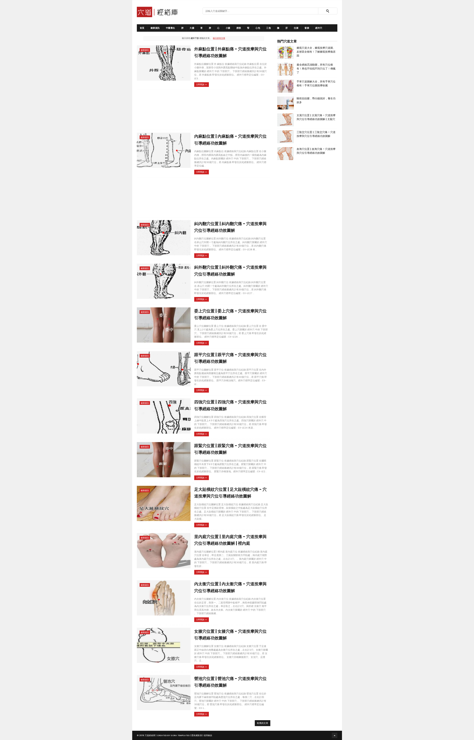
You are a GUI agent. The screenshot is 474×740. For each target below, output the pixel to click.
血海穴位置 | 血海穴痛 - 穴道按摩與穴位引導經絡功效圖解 (316, 151)
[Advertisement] (204, 110)
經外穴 (318, 27)
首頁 (142, 27)
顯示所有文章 (219, 38)
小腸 (228, 27)
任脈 (296, 27)
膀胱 (238, 27)
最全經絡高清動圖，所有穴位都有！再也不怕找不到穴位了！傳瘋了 (316, 68)
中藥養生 (170, 27)
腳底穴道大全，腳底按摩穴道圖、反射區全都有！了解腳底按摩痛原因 (316, 51)
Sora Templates (180, 735)
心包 (258, 27)
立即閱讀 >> (201, 84)
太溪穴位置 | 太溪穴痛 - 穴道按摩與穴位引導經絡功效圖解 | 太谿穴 (316, 117)
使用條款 (208, 735)
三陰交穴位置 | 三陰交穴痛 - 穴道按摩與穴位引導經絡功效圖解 (316, 134)
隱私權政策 (196, 735)
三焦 (268, 27)
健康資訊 (155, 27)
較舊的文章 (262, 723)
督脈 (307, 27)
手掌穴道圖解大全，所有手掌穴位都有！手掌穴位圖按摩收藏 (316, 83)
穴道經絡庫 (150, 735)
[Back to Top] (334, 735)
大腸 (192, 27)
